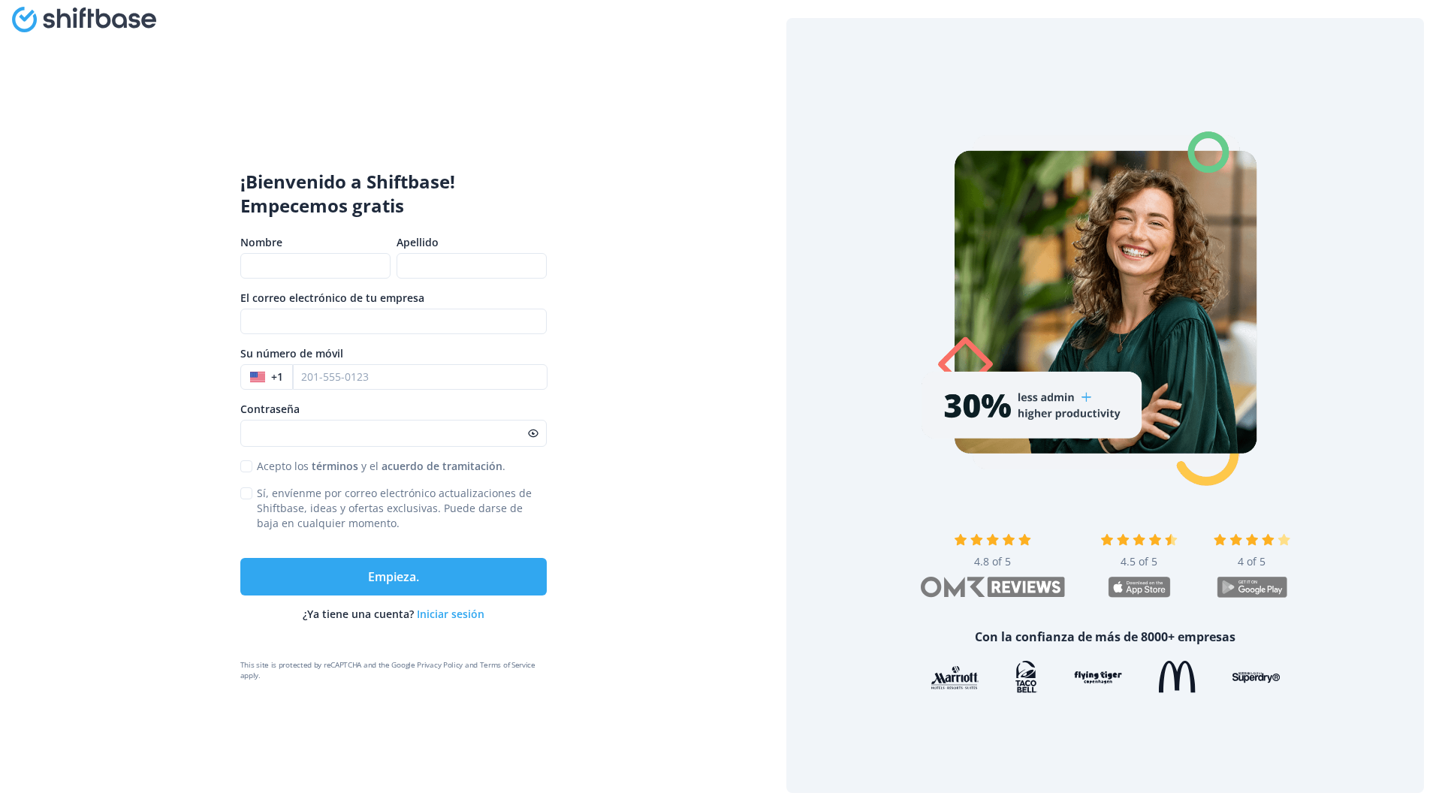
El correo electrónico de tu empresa (332, 298)
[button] (266, 377)
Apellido (418, 242)
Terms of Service (507, 664)
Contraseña (270, 409)
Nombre (261, 242)
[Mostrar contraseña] (533, 433)
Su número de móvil (291, 353)
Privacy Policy (440, 664)
